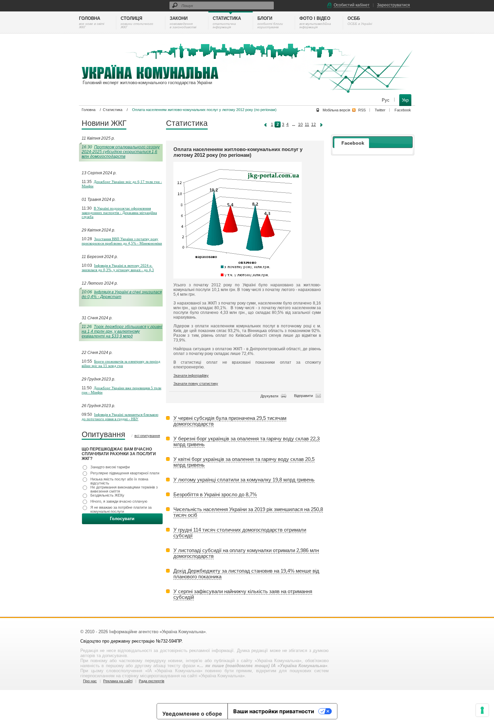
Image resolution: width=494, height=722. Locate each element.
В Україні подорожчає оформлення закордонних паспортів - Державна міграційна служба (119, 212)
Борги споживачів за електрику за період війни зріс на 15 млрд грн (121, 363)
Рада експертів (151, 681)
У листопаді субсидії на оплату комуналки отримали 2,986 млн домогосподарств (246, 553)
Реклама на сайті (117, 681)
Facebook (403, 110)
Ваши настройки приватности (273, 711)
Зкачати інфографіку (191, 375)
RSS (362, 110)
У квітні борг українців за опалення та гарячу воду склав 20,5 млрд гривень (244, 462)
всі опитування (147, 436)
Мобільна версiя (336, 110)
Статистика (112, 110)
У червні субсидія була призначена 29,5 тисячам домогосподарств (229, 421)
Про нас (90, 681)
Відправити (303, 396)
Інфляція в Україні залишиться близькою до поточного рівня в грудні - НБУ (120, 416)
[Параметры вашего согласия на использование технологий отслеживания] (482, 710)
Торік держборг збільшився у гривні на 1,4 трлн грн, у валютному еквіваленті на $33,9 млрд (122, 331)
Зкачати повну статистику (195, 384)
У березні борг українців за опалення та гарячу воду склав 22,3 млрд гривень (246, 441)
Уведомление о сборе (192, 713)
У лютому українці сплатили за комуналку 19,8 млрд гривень (244, 479)
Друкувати (269, 396)
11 (307, 124)
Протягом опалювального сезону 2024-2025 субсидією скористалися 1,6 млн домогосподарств (121, 152)
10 (300, 124)
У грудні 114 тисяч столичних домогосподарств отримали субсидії (239, 532)
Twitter (380, 110)
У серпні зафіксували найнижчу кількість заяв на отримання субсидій (242, 594)
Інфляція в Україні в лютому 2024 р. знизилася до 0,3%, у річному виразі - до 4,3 (118, 267)
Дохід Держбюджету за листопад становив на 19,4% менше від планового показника (246, 573)
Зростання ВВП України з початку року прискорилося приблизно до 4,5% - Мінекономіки (122, 241)
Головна (88, 110)
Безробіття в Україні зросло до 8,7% (215, 494)
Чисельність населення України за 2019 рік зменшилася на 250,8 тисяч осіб (248, 512)
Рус (386, 100)
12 (313, 124)
